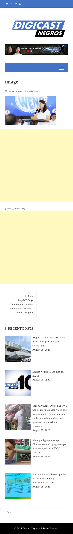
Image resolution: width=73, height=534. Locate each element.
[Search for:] (36, 512)
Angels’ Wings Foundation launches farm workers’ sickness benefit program (21, 304)
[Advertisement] (36, 165)
